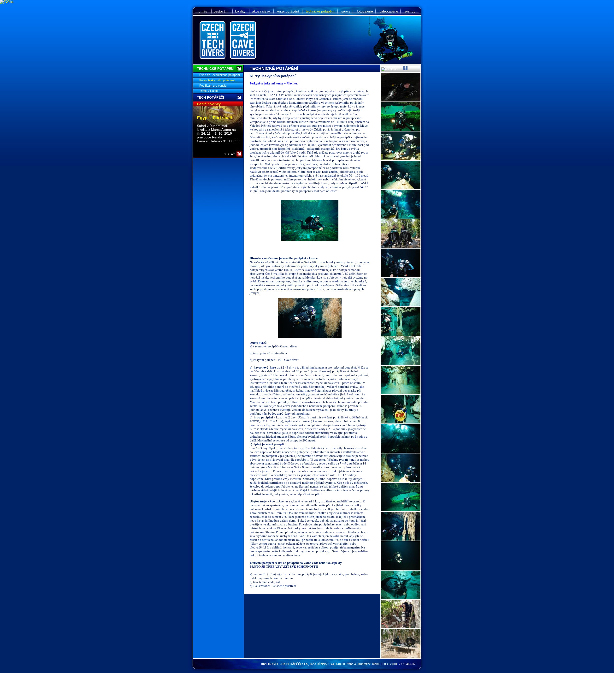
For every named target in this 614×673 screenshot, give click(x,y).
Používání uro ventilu (213, 85)
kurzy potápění (288, 11)
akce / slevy (261, 11)
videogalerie (389, 11)
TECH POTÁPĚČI (210, 97)
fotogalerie (365, 11)
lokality (240, 11)
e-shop (410, 11)
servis (345, 11)
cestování (221, 11)
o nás (203, 11)
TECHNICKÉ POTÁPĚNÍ (215, 69)
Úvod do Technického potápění (219, 75)
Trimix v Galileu (209, 91)
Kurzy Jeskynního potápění (217, 80)
